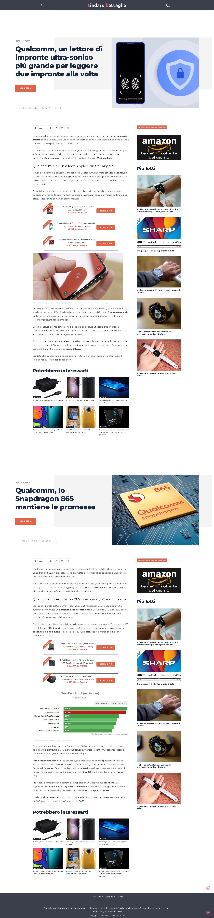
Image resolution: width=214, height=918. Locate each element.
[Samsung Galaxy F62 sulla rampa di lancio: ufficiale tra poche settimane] (48, 417)
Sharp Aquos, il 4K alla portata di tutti (155, 251)
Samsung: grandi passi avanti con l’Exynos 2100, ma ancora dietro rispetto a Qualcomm (114, 432)
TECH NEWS (23, 41)
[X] (56, 127)
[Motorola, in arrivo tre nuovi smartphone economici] (81, 387)
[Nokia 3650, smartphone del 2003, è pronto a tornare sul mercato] (81, 417)
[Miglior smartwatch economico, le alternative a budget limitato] (159, 313)
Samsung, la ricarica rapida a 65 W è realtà (48, 400)
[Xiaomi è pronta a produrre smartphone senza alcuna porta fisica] (114, 387)
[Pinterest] (61, 127)
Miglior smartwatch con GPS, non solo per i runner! (158, 291)
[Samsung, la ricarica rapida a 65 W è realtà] (48, 387)
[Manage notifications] (208, 913)
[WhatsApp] (67, 127)
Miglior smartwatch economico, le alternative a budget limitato (154, 333)
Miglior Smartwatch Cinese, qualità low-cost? (156, 374)
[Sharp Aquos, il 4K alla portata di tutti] (159, 232)
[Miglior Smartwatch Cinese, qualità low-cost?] (159, 355)
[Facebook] (50, 127)
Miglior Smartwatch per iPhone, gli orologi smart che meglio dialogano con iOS (158, 210)
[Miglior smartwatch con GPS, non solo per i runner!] (159, 271)
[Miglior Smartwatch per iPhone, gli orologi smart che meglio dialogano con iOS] (159, 191)
